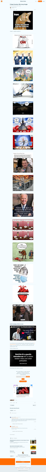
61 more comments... (12, 434)
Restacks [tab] (15, 410)
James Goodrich (13, 417)
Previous (13, 405)
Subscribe (40, 1)
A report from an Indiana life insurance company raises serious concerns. (19, 442)
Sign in (44, 1)
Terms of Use (26, 463)
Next (33, 405)
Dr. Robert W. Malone (14, 7)
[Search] (35, 1)
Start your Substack (21, 468)
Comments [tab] (11, 410)
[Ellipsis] (35, 417)
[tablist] (13, 410)
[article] (23, 442)
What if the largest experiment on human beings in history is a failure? (19, 441)
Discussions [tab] (15, 438)
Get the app (26, 468)
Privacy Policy (28, 464)
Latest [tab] (12, 438)
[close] (29, 451)
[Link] (8, 324)
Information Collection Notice (23, 464)
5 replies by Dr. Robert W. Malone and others (17, 431)
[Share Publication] (37, 1)
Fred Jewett (13, 426)
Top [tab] (10, 438)
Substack (19, 470)
